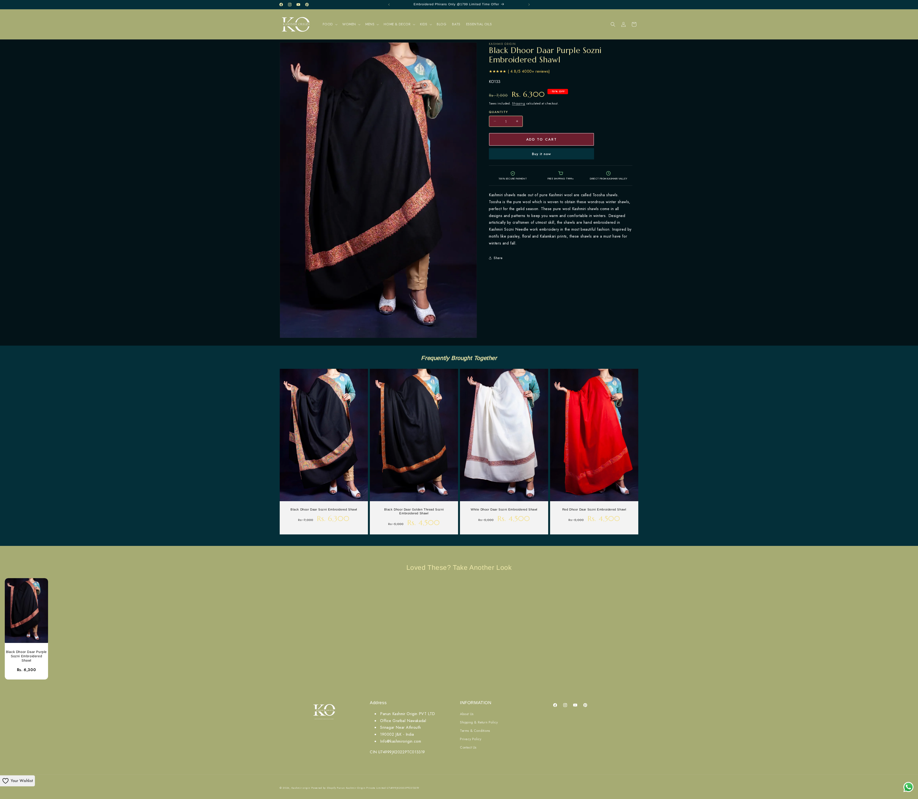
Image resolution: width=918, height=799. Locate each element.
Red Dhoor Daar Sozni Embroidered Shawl (594, 509)
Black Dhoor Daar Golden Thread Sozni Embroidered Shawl (414, 511)
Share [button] (498, 257)
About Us (467, 714)
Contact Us (468, 747)
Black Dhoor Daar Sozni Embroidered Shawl (323, 509)
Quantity (498, 111)
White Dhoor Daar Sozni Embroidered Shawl (504, 509)
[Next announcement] (529, 4)
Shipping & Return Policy (479, 722)
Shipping (518, 103)
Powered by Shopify (323, 788)
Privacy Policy (470, 739)
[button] (329, 24)
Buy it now (541, 154)
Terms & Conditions (475, 730)
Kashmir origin (300, 788)
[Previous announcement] (389, 4)
